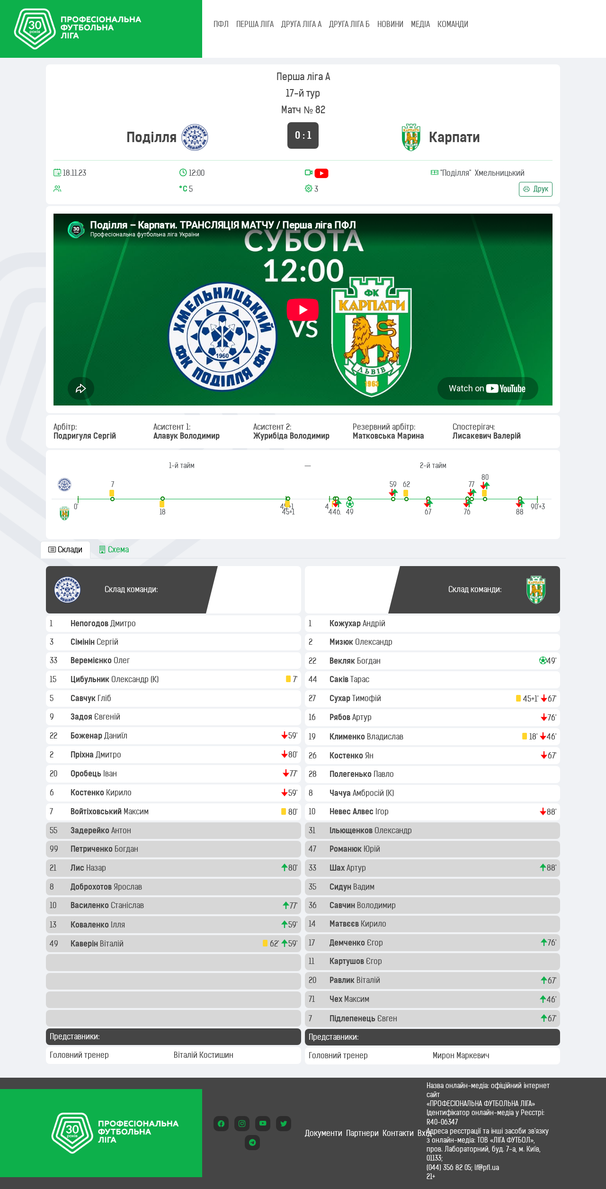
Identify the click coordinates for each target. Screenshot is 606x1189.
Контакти (398, 1133)
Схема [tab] (117, 549)
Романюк (347, 849)
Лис (78, 868)
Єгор (376, 942)
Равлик (343, 980)
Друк (540, 189)
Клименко (348, 736)
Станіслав (128, 905)
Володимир (377, 905)
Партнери (362, 1133)
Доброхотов (92, 887)
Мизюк (342, 642)
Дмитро (124, 623)
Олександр (131, 679)
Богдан (127, 849)
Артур (363, 717)
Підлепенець (353, 1018)
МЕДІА (420, 24)
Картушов (348, 961)
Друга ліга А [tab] (301, 24)
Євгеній (108, 716)
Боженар (87, 735)
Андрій (375, 623)
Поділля (151, 137)
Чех (337, 999)
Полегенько (352, 774)
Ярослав (129, 887)
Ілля (119, 924)
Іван (111, 773)
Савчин (343, 905)
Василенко (91, 905)
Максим (137, 811)
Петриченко (93, 849)
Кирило (120, 792)
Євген (388, 1018)
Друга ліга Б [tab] (349, 24)
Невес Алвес (352, 811)
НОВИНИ (390, 24)
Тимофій (367, 698)
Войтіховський (97, 811)
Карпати (454, 137)
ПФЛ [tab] (221, 24)
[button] (112, 490)
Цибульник (91, 679)
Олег (123, 660)
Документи (323, 1133)
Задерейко (91, 830)
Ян (370, 755)
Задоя (82, 716)
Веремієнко (92, 660)
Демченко (348, 942)
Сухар (341, 698)
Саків (340, 679)
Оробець (87, 773)
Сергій (108, 642)
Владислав (386, 736)
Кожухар (346, 623)
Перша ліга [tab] (255, 24)
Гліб (105, 698)
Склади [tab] (69, 549)
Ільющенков (352, 830)
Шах (338, 868)
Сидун (341, 887)
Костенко (88, 792)
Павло (385, 774)
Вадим (364, 887)
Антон (122, 830)
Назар (97, 868)
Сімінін (84, 642)
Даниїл (116, 735)
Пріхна (83, 754)
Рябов (341, 717)
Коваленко (91, 924)
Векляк (343, 661)
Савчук (84, 698)
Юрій (373, 849)
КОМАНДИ (452, 24)
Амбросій (369, 793)
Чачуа (341, 793)
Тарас (360, 679)
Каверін (85, 943)
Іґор (383, 811)
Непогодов (90, 623)
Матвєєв (345, 923)
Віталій (112, 943)
